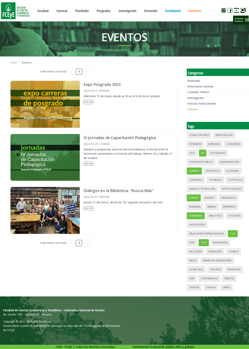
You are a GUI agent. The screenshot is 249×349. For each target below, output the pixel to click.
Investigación (195, 98)
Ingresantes (220, 242)
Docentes (234, 215)
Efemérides (229, 206)
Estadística (213, 171)
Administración (229, 162)
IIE (203, 153)
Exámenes (195, 206)
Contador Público (198, 92)
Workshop (233, 269)
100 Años (215, 269)
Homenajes (195, 215)
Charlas (234, 251)
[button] (241, 20)
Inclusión (195, 251)
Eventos (27, 62)
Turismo (194, 171)
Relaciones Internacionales (206, 233)
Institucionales (231, 188)
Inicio (13, 62)
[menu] (124, 10)
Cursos (193, 197)
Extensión (195, 144)
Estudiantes (217, 153)
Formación (215, 251)
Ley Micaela (196, 269)
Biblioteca (215, 215)
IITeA (192, 242)
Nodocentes (197, 224)
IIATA (192, 153)
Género (211, 206)
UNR (191, 278)
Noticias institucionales (201, 103)
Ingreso (210, 197)
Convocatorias (199, 135)
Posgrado (215, 180)
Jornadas (214, 144)
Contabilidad (209, 278)
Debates (192, 109)
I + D (232, 233)
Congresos (233, 144)
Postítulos (235, 180)
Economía (232, 171)
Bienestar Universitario (217, 260)
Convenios (196, 180)
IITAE (203, 242)
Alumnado (193, 81)
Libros (226, 287)
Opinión (194, 287)
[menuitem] (43, 10)
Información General (200, 86)
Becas (192, 260)
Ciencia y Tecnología (202, 188)
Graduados (228, 197)
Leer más (88, 101)
